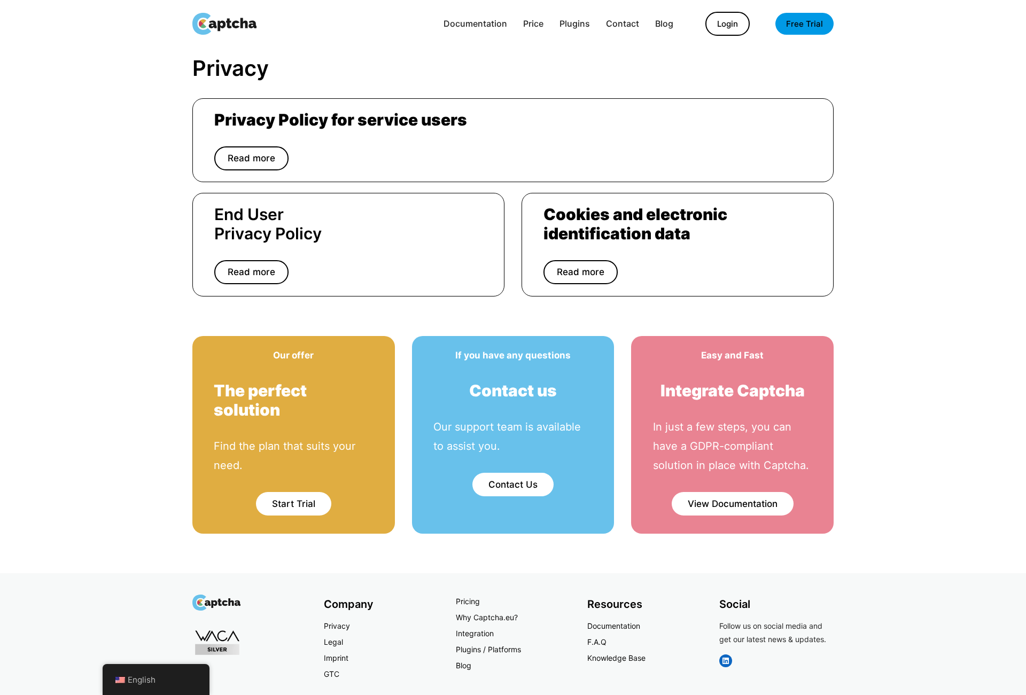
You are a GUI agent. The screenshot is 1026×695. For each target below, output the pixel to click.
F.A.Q (597, 641)
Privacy (337, 625)
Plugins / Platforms (488, 649)
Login (727, 24)
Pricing (468, 601)
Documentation (613, 625)
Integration (475, 633)
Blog (463, 665)
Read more (251, 158)
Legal (333, 641)
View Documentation (733, 503)
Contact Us (513, 484)
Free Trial (804, 24)
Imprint (336, 657)
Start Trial (293, 503)
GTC (331, 673)
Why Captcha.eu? (487, 617)
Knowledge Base (616, 657)
